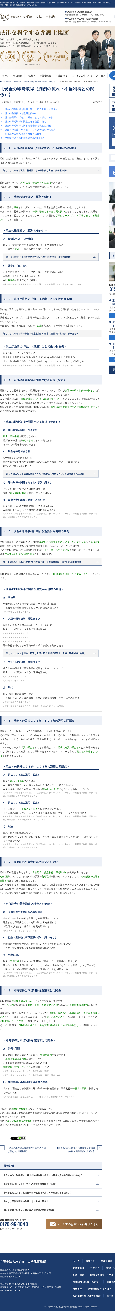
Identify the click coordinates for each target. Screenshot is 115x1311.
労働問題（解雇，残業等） (87, 1281)
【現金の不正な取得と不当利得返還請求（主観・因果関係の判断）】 (75, 1149)
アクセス (100, 75)
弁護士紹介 (45, 75)
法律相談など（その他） (101, 1288)
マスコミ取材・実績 (81, 75)
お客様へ (31, 75)
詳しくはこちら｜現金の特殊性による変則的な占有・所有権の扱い (35, 170)
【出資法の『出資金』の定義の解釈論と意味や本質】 (29, 1209)
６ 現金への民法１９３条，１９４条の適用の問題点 (28, 129)
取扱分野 (17, 75)
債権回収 (17, 81)
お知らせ (90, 1261)
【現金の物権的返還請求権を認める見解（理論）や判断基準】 (26, 1149)
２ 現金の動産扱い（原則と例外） (18, 113)
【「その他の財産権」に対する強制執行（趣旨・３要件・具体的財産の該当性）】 (43, 1175)
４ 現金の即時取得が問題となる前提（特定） (24, 121)
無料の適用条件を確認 (32, 64)
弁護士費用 (61, 75)
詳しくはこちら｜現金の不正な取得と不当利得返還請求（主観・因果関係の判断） (46, 653)
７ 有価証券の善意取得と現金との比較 (21, 133)
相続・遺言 (78, 1275)
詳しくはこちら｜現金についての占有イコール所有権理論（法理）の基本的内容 (42, 561)
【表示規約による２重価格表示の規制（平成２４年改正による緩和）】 (37, 1192)
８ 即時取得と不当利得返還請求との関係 (22, 137)
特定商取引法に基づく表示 (87, 1295)
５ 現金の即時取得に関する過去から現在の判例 (25, 125)
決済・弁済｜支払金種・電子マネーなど (39, 81)
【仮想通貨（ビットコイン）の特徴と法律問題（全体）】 (31, 1183)
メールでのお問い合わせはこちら (78, 1224)
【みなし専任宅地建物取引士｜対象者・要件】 (26, 1201)
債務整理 (77, 1288)
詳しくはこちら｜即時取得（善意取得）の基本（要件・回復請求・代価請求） (41, 333)
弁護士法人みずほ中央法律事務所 (23, 1261)
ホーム (5, 75)
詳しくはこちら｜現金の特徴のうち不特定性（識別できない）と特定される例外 (45, 473)
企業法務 (7, 81)
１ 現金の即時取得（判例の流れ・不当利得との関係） (29, 109)
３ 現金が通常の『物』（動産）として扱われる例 (26, 117)
